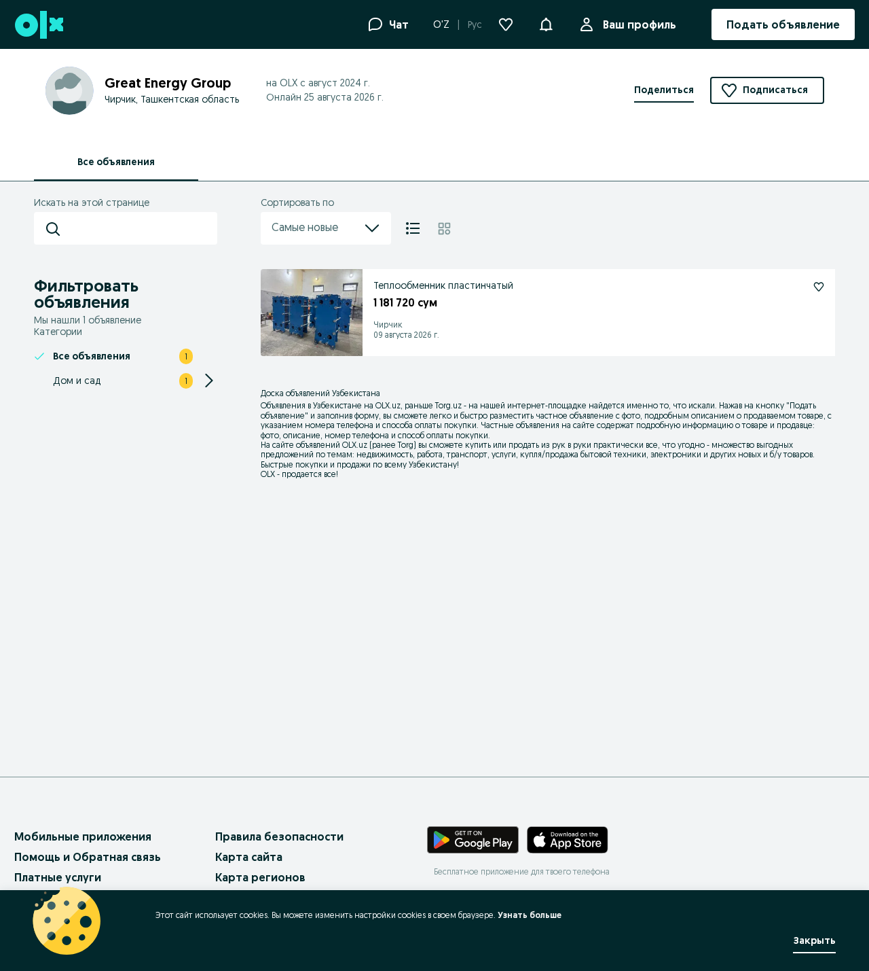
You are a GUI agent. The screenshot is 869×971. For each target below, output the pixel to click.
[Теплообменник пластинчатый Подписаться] (818, 286)
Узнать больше (529, 915)
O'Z (441, 24)
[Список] (413, 228)
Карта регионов (260, 877)
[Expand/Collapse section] (209, 380)
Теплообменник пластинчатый (443, 285)
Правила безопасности (279, 836)
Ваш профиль (639, 24)
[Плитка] (444, 228)
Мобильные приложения (82, 836)
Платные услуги (57, 877)
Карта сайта (248, 857)
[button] (546, 23)
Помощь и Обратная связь (87, 857)
